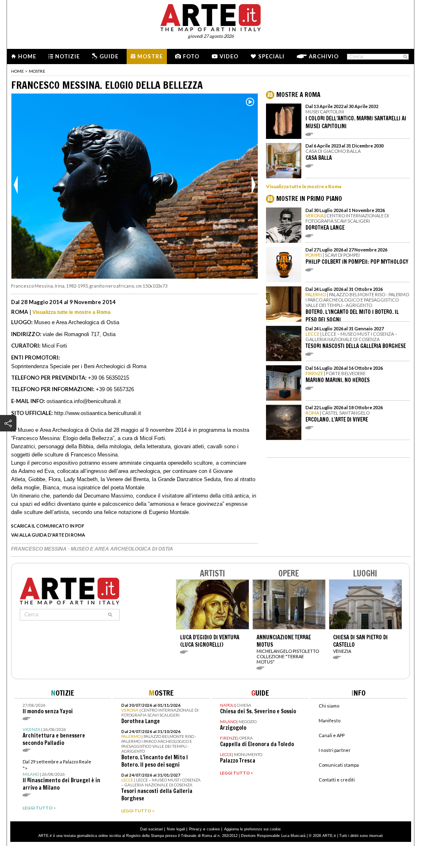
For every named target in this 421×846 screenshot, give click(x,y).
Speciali (271, 56)
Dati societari (151, 829)
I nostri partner (335, 750)
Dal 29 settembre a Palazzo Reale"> (61, 775)
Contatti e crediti (337, 779)
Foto (191, 56)
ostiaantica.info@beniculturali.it (83, 401)
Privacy (195, 829)
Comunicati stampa (339, 765)
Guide (108, 56)
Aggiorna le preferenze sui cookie (252, 829)
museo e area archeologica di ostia (122, 549)
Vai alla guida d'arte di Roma (48, 534)
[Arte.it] (210, 16)
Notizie (67, 56)
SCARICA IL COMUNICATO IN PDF (47, 525)
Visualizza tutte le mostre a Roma (71, 312)
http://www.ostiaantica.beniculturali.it (97, 413)
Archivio (324, 56)
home (17, 71)
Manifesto (329, 720)
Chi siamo (329, 705)
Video (229, 56)
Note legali (176, 829)
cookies (213, 829)
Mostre (150, 56)
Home (27, 56)
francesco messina (39, 549)
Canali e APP (332, 735)
